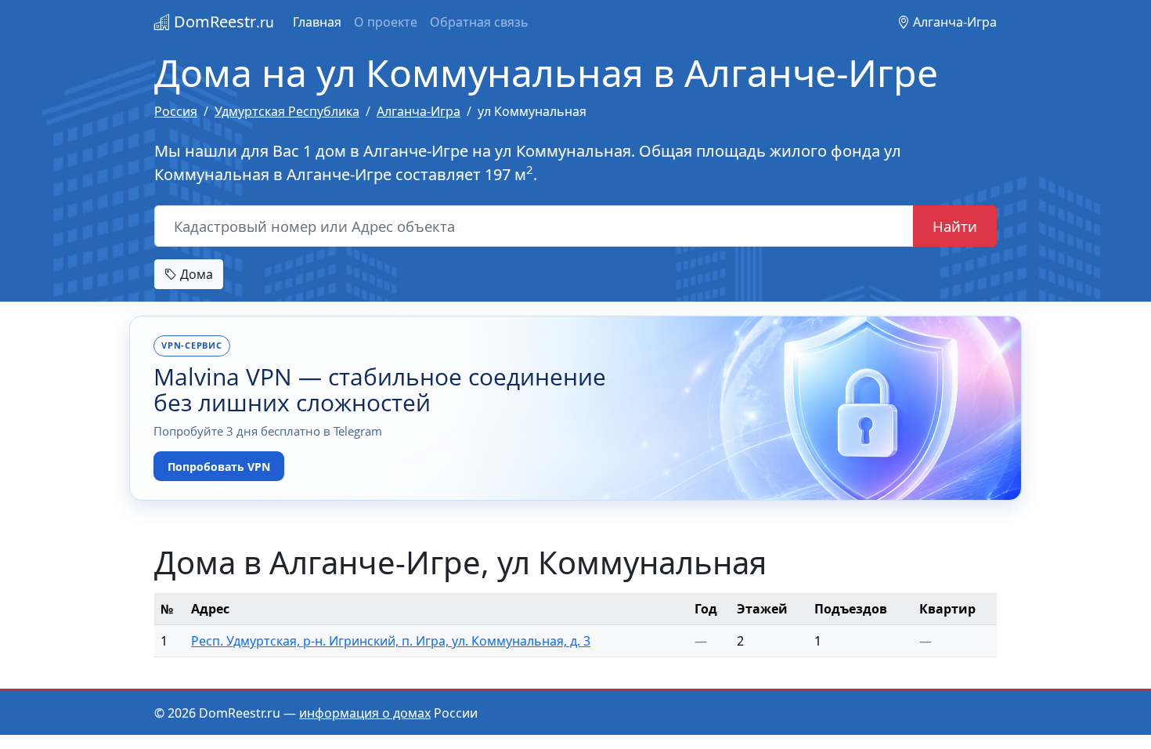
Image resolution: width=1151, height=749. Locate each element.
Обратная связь (479, 22)
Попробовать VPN (219, 466)
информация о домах (365, 713)
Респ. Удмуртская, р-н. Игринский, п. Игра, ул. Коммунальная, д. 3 (390, 640)
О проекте (385, 22)
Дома (195, 274)
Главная (317, 22)
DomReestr (222, 21)
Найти (955, 226)
